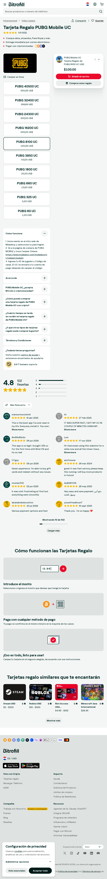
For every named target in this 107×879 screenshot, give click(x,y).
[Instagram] (71, 853)
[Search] (101, 11)
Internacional (10, 20)
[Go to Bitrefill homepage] (16, 4)
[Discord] (98, 853)
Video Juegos (28, 20)
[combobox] (51, 11)
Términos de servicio (91, 871)
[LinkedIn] (91, 853)
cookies (18, 851)
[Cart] (102, 4)
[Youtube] (85, 853)
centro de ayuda (29, 354)
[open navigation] (5, 4)
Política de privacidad (67, 871)
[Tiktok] (78, 853)
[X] (64, 853)
